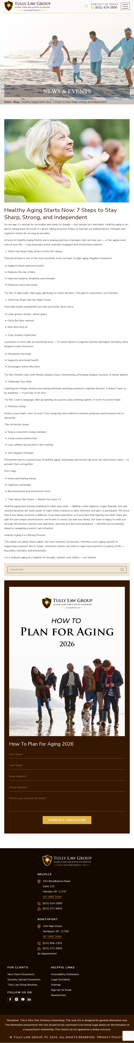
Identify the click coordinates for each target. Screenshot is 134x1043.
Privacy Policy (110, 1037)
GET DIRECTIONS (52, 896)
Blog (16, 102)
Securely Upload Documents (24, 979)
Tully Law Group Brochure (22, 985)
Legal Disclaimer (60, 979)
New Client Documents (21, 974)
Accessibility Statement (65, 974)
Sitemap (56, 985)
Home (7, 102)
